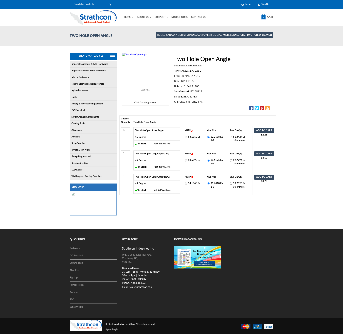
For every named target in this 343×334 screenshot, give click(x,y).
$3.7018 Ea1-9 (217, 185)
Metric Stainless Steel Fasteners (87, 84)
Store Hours (180, 17)
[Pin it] (262, 108)
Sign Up (265, 4)
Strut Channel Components (196, 35)
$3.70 (264, 181)
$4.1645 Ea (194, 183)
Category (172, 35)
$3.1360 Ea (194, 137)
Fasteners (75, 248)
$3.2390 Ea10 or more (239, 185)
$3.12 (264, 158)
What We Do (76, 307)
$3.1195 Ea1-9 (217, 162)
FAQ (72, 299)
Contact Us (198, 17)
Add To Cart (264, 130)
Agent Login (111, 329)
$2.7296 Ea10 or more (239, 162)
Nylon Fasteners (79, 90)
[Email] (268, 108)
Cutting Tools (78, 123)
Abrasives (76, 130)
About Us (143, 17)
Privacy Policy (77, 285)
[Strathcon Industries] (93, 18)
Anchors (75, 137)
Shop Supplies (78, 143)
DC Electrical (78, 110)
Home (128, 17)
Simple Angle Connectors (230, 35)
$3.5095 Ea (194, 160)
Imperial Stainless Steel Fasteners (88, 71)
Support (160, 17)
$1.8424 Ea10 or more (239, 139)
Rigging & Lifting (79, 163)
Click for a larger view (145, 103)
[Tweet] (257, 108)
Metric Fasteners (80, 77)
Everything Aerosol (81, 156)
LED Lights (77, 170)
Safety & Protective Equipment (87, 104)
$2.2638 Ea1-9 (217, 139)
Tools (74, 97)
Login (247, 4)
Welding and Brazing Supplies (86, 176)
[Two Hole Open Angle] (145, 76)
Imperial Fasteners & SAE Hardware (89, 64)
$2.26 (264, 135)
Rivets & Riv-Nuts (80, 150)
